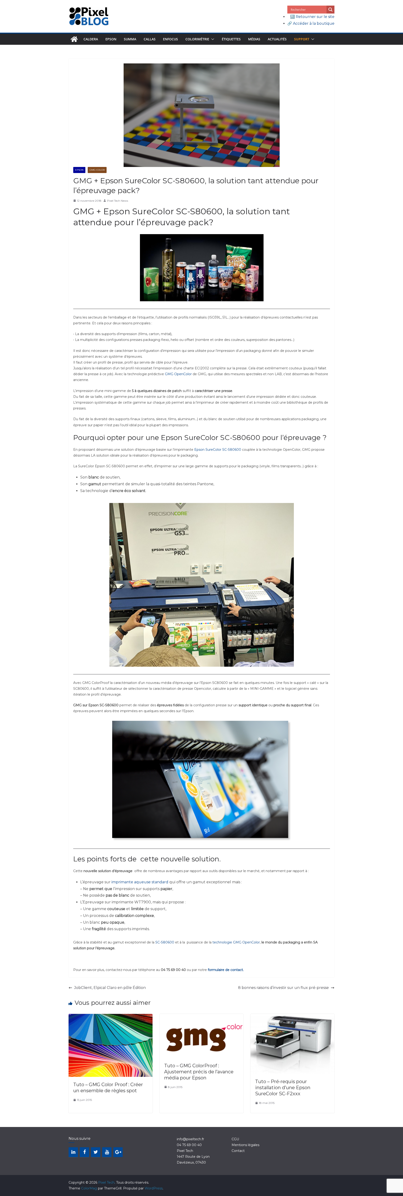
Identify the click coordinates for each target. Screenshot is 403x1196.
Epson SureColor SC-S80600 (217, 449)
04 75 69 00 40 (189, 1145)
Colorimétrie (197, 39)
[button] (211, 39)
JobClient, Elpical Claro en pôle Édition (110, 987)
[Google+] (118, 1152)
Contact (238, 1151)
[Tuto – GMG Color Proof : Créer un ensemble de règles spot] (111, 1017)
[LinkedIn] (73, 1152)
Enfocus (170, 39)
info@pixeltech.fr (190, 1139)
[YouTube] (106, 1152)
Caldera (90, 39)
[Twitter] (95, 1152)
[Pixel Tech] (74, 39)
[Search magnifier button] (330, 10)
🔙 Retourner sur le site (312, 16)
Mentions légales (245, 1145)
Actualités (277, 39)
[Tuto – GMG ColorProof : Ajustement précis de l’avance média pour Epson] (201, 1017)
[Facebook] (84, 1152)
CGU (235, 1139)
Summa (130, 39)
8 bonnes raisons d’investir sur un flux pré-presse (283, 987)
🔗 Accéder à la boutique (310, 23)
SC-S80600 (164, 942)
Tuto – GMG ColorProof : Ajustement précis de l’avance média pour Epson (198, 1072)
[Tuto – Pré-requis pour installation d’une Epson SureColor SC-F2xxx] (292, 1017)
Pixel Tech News (117, 200)
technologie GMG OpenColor (236, 942)
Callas (150, 39)
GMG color (97, 169)
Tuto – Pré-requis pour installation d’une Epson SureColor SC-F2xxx (282, 1087)
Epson (110, 39)
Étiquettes (231, 39)
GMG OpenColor (178, 374)
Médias (254, 39)
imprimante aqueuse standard (139, 882)
